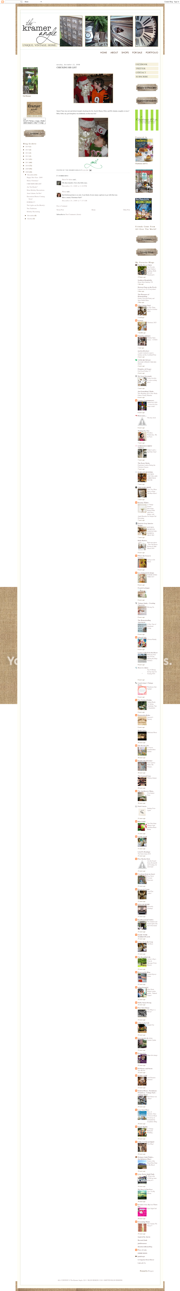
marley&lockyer (143, 351)
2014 (27, 153)
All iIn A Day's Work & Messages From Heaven (152, 962)
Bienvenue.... (142, 415)
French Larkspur (144, 588)
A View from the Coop (145, 942)
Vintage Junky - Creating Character (146, 604)
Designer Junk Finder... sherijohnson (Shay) (146, 1158)
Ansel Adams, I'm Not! (34, 193)
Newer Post (60, 210)
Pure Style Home (143, 1007)
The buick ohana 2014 (144, 854)
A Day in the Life (143, 1023)
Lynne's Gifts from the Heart (147, 652)
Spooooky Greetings (150, 907)
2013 (27, 156)
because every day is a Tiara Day (147, 1205)
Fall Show (150, 944)
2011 (27, 162)
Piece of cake (142, 1250)
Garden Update (151, 1040)
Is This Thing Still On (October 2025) (152, 309)
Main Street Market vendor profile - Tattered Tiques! (152, 992)
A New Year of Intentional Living (151, 626)
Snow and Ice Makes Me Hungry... (151, 764)
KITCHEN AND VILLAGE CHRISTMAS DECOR (152, 477)
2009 (27, 169)
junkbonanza (142, 1243)
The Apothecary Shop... (146, 791)
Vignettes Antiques (144, 336)
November (31, 215)
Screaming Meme (144, 1221)
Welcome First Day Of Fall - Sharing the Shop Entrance (152, 657)
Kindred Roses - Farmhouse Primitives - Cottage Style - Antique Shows (147, 1092)
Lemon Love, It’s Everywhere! (147, 289)
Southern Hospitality (145, 280)
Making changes (152, 778)
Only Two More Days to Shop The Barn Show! (152, 491)
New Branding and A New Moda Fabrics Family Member (147, 394)
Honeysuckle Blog (144, 972)
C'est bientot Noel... (150, 794)
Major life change (152, 1055)
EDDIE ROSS (142, 1253)
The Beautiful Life (144, 957)
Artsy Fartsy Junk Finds (146, 1174)
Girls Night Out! (152, 1208)
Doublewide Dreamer (145, 760)
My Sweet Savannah (144, 376)
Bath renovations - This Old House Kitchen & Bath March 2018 (152, 545)
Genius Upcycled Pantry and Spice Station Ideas (146, 299)
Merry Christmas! (32, 180)
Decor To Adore (67, 179)
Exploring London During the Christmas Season (146, 466)
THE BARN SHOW (144, 487)
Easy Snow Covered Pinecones (150, 878)
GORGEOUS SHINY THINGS (145, 447)
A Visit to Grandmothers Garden (151, 749)
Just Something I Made (146, 391)
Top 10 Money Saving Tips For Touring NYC (152, 672)
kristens (140, 320)
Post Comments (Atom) (73, 214)
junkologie (141, 1256)
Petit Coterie (142, 806)
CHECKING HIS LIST (34, 184)
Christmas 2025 (151, 322)
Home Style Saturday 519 (145, 282)
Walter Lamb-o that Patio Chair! (152, 451)
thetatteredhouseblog (145, 1246)
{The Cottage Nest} (144, 305)
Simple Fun (150, 1025)
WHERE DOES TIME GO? (152, 576)
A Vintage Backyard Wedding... (150, 1130)
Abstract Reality (151, 639)
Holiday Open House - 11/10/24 (152, 339)
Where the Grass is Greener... (144, 556)
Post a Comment (62, 206)
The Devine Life (143, 745)
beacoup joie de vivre (145, 1038)
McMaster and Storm (145, 1068)
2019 (27, 146)
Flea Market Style (144, 859)
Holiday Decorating (33, 211)
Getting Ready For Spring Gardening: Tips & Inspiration (152, 705)
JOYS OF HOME (144, 904)
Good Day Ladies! (150, 892)
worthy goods (142, 836)
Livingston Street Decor (146, 1259)
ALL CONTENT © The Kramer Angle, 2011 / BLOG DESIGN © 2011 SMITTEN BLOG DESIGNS (90, 1280)
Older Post (126, 210)
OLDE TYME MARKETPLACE (144, 936)
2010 (27, 165)
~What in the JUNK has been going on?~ (151, 1178)
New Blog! (150, 1144)
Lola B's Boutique (144, 852)
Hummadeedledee (144, 715)
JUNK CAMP (142, 1075)
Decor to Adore (143, 667)
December (30, 175)
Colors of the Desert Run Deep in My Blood (152, 1163)
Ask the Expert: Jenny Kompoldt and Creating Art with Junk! (152, 864)
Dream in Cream (143, 889)
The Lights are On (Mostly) (36, 205)
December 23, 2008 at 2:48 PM (74, 186)
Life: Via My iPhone (151, 1192)
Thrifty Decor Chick (145, 265)
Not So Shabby (143, 1126)
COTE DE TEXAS (144, 360)
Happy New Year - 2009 (34, 177)
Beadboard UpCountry (146, 919)
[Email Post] (90, 170)
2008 (27, 172)
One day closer (151, 418)
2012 (27, 159)
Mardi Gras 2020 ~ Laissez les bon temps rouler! (152, 404)
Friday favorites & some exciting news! (152, 380)
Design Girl (142, 1053)
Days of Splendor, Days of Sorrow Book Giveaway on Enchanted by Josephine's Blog (152, 1117)
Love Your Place (143, 1110)
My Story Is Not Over (145, 1189)
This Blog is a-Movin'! (151, 1011)
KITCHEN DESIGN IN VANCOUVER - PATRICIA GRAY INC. (152, 531)
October (30, 219)
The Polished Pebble (145, 700)
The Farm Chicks (144, 463)
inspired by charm (144, 1237)
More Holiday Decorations (35, 190)
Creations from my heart (146, 874)
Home (94, 210)
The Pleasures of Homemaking (143, 295)
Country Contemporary (146, 400)
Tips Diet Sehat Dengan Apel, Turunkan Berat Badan (151, 826)
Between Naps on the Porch (147, 287)
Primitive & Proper (144, 369)
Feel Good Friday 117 (144, 371)
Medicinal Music (152, 732)
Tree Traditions (32, 208)
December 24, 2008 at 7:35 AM (74, 200)
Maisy (64, 191)
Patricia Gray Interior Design (145, 524)
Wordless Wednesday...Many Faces (152, 435)
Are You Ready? (32, 187)
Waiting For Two (143, 431)
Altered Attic (142, 637)
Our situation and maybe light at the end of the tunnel (152, 923)
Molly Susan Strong (144, 1002)
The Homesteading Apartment (144, 621)
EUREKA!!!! (31, 202)
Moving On (150, 607)
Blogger (150, 1271)
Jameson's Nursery (150, 718)
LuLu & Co (142, 1263)
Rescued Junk (142, 1240)
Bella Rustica (142, 540)
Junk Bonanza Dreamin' (151, 1078)
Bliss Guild (141, 821)
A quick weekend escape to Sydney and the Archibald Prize (147, 354)
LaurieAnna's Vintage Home (145, 684)
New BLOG (141, 1070)
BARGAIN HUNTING (145, 472)
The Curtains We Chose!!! (152, 1225)
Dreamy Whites (143, 502)
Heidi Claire (142, 730)
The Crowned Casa (144, 776)
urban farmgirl (143, 987)
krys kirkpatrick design (146, 573)
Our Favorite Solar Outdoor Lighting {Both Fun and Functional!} (151, 271)
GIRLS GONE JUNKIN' (146, 1142)
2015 (27, 150)
